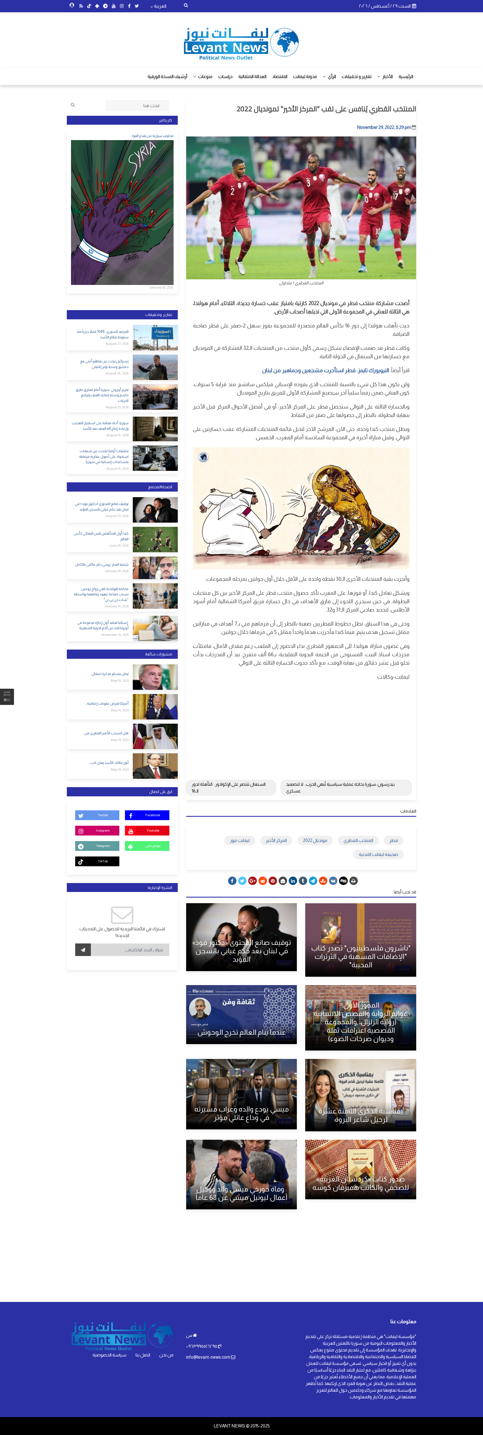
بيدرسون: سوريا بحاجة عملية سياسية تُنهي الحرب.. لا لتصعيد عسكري (340, 787)
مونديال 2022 (315, 840)
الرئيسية (406, 76)
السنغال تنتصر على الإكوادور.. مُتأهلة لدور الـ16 (229, 787)
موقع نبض (152, 846)
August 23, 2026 (117, 407)
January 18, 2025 (161, 287)
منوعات (204, 76)
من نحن (166, 1355)
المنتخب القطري (358, 840)
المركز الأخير (276, 840)
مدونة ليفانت (305, 76)
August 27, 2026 (117, 344)
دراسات (225, 76)
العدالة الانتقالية (252, 76)
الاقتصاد (279, 76)
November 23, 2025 (115, 635)
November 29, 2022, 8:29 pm (384, 127)
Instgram (103, 830)
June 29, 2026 (119, 545)
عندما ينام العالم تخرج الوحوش (241, 1032)
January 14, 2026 (117, 571)
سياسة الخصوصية (109, 1355)
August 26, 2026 (117, 373)
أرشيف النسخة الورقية (167, 76)
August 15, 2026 (117, 435)
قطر (393, 840)
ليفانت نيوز (240, 840)
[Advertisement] (301, 726)
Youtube (152, 830)
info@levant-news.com (208, 1357)
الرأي (331, 76)
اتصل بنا (143, 1355)
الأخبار (387, 76)
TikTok (103, 861)
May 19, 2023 (120, 681)
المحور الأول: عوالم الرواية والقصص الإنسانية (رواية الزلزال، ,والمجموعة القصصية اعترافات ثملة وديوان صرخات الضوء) (361, 1021)
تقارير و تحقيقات (356, 76)
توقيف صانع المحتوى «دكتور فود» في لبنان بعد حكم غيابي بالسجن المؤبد (241, 950)
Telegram (103, 846)
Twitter (103, 815)
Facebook (152, 815)
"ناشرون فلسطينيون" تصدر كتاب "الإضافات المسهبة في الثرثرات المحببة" (361, 956)
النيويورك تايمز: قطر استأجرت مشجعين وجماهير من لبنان (325, 370)
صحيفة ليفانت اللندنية (378, 854)
